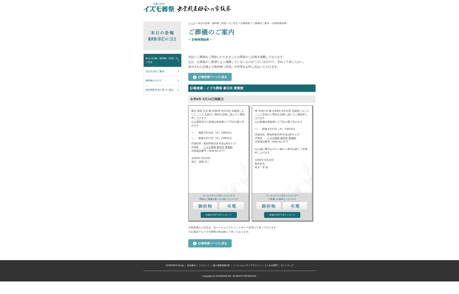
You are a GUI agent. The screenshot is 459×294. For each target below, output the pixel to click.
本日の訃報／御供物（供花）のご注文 (162, 60)
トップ (191, 23)
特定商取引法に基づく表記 (160, 89)
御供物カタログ (154, 80)
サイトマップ (287, 265)
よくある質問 (270, 265)
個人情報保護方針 (221, 265)
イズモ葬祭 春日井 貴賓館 (218, 147)
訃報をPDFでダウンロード (219, 215)
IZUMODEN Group (175, 265)
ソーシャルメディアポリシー (247, 265)
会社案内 (191, 265)
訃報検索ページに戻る (212, 76)
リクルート (204, 265)
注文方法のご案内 (155, 71)
